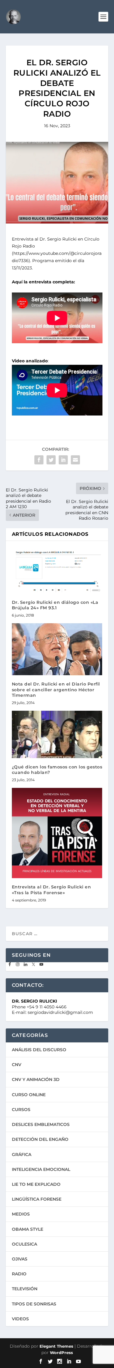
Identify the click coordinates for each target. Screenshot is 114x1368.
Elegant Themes (56, 1346)
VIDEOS (20, 1319)
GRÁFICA (21, 1154)
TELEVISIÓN (24, 1288)
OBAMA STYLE (27, 1229)
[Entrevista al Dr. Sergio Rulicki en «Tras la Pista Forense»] (57, 833)
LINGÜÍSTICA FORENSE (36, 1199)
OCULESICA (24, 1244)
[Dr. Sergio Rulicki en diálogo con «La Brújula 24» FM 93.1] (57, 570)
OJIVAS (19, 1259)
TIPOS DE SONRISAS (34, 1304)
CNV (16, 1064)
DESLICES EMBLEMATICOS (41, 1124)
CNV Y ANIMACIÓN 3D (36, 1079)
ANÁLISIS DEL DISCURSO (39, 1049)
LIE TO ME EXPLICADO (36, 1184)
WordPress (61, 1352)
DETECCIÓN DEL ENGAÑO (40, 1139)
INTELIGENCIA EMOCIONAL (41, 1169)
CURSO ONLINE (29, 1094)
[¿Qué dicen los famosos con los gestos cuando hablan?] (57, 734)
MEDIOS (21, 1214)
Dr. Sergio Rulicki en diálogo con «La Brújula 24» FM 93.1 (55, 605)
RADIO (19, 1274)
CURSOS (21, 1109)
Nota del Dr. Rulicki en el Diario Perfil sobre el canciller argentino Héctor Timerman (56, 689)
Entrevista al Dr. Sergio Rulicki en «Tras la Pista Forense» (51, 889)
